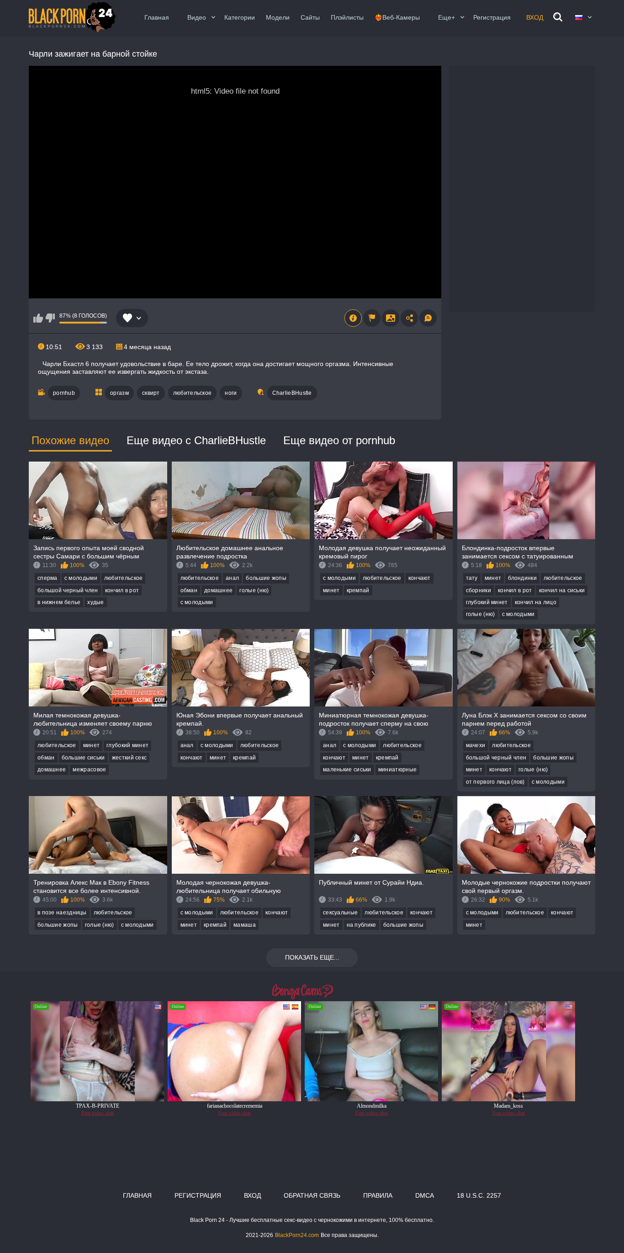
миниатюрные (397, 769)
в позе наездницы (62, 912)
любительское (192, 393)
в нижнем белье (58, 602)
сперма (47, 578)
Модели (278, 17)
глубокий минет (487, 602)
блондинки (522, 578)
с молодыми (80, 578)
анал (232, 578)
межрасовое (89, 769)
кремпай (358, 590)
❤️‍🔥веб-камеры (397, 17)
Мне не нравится (50, 318)
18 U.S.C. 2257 (479, 1195)
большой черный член (67, 590)
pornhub (64, 393)
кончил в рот (122, 590)
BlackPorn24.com (297, 1235)
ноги (231, 393)
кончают (419, 578)
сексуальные (340, 912)
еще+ (446, 17)
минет (331, 590)
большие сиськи (83, 757)
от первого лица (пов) (495, 782)
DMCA (424, 1195)
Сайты (310, 17)
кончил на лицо (535, 602)
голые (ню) (254, 590)
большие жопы (266, 578)
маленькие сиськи (347, 769)
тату (472, 578)
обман (189, 590)
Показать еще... (312, 957)
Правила (377, 1195)
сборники (478, 590)
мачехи (476, 745)
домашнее (218, 590)
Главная (156, 17)
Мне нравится (38, 318)
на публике (361, 925)
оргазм (119, 393)
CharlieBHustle (292, 393)
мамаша (244, 925)
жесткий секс (129, 757)
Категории (239, 17)
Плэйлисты (347, 17)
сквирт (151, 393)
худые (95, 602)
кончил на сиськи (562, 590)
